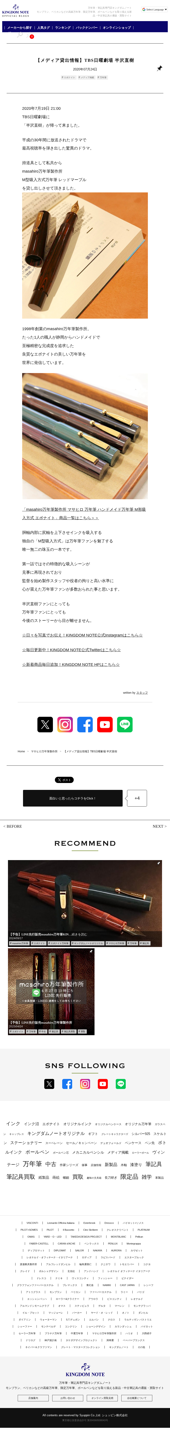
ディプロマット (36, 1250)
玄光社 (71, 1271)
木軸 (124, 1165)
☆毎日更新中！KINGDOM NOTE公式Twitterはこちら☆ (71, 650)
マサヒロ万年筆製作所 (104, 1333)
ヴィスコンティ (80, 1278)
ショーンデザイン (96, 1326)
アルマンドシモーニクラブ (34, 1305)
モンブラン (56, 1292)
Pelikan (139, 1236)
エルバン (94, 1319)
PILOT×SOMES (29, 1229)
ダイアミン (25, 1319)
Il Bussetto (68, 1229)
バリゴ (140, 1292)
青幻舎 (90, 1285)
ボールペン (37, 1151)
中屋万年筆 (77, 1333)
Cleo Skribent (90, 1229)
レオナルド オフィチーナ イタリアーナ (129, 1271)
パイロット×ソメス (133, 1223)
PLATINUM (144, 1229)
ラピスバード (108, 1257)
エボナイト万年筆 (59, 943)
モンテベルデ (48, 1326)
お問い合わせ (67, 1398)
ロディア (87, 1257)
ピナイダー (128, 1278)
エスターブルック (134, 1257)
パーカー (77, 1312)
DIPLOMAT (60, 1250)
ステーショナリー (26, 1142)
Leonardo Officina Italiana (60, 1223)
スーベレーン (54, 1143)
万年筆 (103, 77)
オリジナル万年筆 (138, 1124)
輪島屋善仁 (85, 1264)
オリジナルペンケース (108, 1124)
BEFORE (14, 826)
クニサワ (105, 1264)
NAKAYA (97, 1250)
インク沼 (31, 1124)
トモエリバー (127, 1264)
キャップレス (16, 1134)
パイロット (147, 1326)
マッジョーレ (55, 1312)
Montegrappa (134, 1243)
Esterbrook (89, 1223)
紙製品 (44, 1177)
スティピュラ (82, 1305)
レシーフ (148, 1285)
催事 (84, 1165)
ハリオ (129, 1333)
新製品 (111, 1164)
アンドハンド (91, 1271)
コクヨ (147, 1264)
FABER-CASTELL (39, 1243)
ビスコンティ (114, 1299)
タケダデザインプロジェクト (81, 1340)
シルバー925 (140, 1134)
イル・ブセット (30, 1312)
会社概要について (137, 1398)
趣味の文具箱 (94, 1177)
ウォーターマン (48, 1319)
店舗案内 (33, 1398)
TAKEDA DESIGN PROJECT (86, 1236)
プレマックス (70, 1285)
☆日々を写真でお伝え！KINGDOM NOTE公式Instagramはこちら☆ (82, 635)
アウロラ (93, 1299)
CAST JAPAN (127, 1285)
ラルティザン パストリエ (138, 1319)
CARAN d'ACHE (66, 1243)
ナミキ (59, 1278)
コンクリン (71, 1326)
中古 (43, 1031)
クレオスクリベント (118, 1229)
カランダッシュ (123, 1326)
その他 (141, 1347)
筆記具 (145, 943)
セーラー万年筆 (27, 1333)
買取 (83, 1031)
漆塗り (136, 1164)
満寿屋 (110, 1340)
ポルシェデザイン (48, 1271)
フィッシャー (105, 1278)
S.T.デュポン (73, 1319)
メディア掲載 (87, 77)
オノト (125, 1312)
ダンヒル (143, 1312)
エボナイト (69, 77)
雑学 (147, 1177)
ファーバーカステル (101, 1292)
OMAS (31, 1236)
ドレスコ (41, 1278)
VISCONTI (32, 1223)
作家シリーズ (69, 1165)
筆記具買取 (69, 1031)
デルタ (102, 1305)
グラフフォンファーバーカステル (35, 1285)
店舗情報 (96, 1165)
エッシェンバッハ (37, 1299)
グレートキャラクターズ (114, 1134)
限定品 (129, 1176)
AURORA (116, 1250)
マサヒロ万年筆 (116, 943)
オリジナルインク (77, 1124)
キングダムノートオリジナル (88, 943)
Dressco (109, 1223)
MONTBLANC (118, 1236)
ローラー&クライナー (67, 1299)
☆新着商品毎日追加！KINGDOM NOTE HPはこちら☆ (71, 664)
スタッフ (142, 692)
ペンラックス (91, 1243)
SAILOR (79, 1250)
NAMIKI (107, 1285)
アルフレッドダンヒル (58, 1264)
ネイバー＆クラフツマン (38, 1347)
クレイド (25, 1271)
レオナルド (137, 1299)
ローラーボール (140, 1152)
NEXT (158, 826)
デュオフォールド (111, 1143)
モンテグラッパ (142, 1305)
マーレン (119, 1305)
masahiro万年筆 (20, 943)
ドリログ (30, 1340)
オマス (62, 1305)
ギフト (93, 1134)
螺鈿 (66, 1177)
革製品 (159, 1177)
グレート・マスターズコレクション (80, 1347)
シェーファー (24, 1326)
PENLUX (113, 1243)
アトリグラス (33, 1292)
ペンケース (133, 1143)
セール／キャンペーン (81, 1143)
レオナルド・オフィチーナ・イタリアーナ (50, 1257)
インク (13, 1123)
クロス (111, 1319)
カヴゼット (137, 1250)
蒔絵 (56, 1177)
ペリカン (76, 1292)
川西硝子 (147, 1333)
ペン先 (150, 1143)
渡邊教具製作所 (28, 1264)
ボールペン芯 (61, 1152)
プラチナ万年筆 (53, 1333)
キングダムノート (119, 1347)
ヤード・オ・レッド (102, 1312)
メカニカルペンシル (88, 1152)
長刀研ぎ (111, 1177)
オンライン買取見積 (102, 1398)
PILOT (50, 1229)
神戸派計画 (50, 1340)
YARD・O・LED (53, 1236)
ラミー (124, 1292)
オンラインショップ (117, 27)
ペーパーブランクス (134, 1340)
